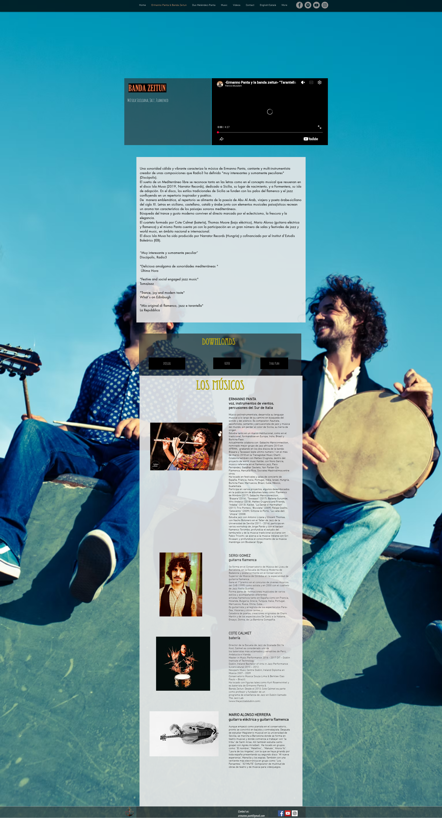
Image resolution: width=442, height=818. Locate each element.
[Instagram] (324, 5)
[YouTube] (316, 5)
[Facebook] (299, 5)
